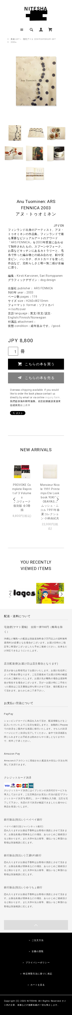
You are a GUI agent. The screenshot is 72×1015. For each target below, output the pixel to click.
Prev (14, 499)
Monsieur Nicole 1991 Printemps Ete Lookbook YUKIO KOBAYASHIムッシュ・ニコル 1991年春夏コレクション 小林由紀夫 (50, 501)
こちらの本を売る (40, 377)
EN (62, 225)
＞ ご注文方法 (36, 940)
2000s (14, 42)
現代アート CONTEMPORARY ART (39, 39)
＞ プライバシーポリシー (36, 962)
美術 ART (15, 39)
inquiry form (52, 397)
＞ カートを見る (36, 985)
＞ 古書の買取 (36, 951)
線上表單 (25, 405)
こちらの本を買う (40, 363)
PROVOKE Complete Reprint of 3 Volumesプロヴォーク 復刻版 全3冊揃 (22, 497)
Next (57, 499)
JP (55, 225)
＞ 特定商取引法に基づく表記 (36, 973)
